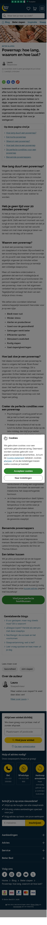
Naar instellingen (23, 478)
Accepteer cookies (23, 471)
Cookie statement (15, 458)
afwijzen (8, 461)
